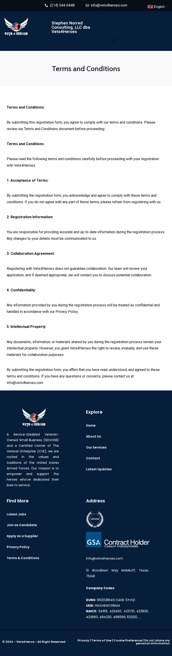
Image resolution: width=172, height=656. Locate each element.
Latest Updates (99, 469)
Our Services (96, 447)
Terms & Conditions (23, 558)
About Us (93, 436)
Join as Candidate (22, 525)
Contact (93, 458)
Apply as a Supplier (22, 536)
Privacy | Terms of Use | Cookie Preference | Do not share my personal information (123, 641)
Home (91, 425)
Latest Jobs (16, 514)
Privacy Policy (18, 547)
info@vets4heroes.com (104, 558)
